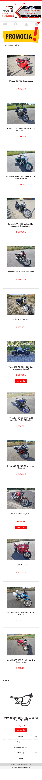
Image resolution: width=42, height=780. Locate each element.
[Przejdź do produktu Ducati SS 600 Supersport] (21, 65)
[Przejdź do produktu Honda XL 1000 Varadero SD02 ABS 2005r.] (21, 113)
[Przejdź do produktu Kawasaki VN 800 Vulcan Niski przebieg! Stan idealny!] (21, 208)
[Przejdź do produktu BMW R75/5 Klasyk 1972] (21, 498)
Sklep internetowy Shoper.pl (21, 767)
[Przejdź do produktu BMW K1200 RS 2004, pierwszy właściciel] (21, 450)
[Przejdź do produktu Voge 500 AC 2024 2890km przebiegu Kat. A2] (21, 351)
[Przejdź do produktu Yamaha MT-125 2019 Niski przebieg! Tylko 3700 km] (21, 403)
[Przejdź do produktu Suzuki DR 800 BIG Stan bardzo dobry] (21, 597)
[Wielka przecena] (21, 35)
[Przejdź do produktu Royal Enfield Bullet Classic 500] (21, 256)
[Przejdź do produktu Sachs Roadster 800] (21, 304)
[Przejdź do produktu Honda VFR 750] (21, 549)
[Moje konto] (26, 24)
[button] (5, 24)
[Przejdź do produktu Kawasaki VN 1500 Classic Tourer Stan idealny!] (21, 161)
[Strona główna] (21, 12)
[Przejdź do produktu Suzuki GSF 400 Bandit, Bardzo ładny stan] (21, 644)
